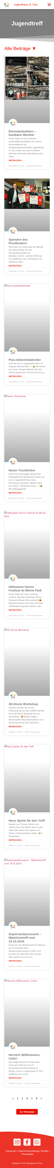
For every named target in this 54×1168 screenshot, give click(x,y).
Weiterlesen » (15, 160)
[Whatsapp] (36, 1142)
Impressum (11, 1151)
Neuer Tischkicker (22, 470)
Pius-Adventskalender (25, 359)
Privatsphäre (28, 1154)
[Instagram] (17, 1142)
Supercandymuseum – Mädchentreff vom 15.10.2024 (25, 937)
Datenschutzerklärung (28, 1151)
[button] (49, 4)
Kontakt (44, 1151)
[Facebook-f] (27, 1142)
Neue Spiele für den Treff (27, 820)
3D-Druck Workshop (23, 704)
